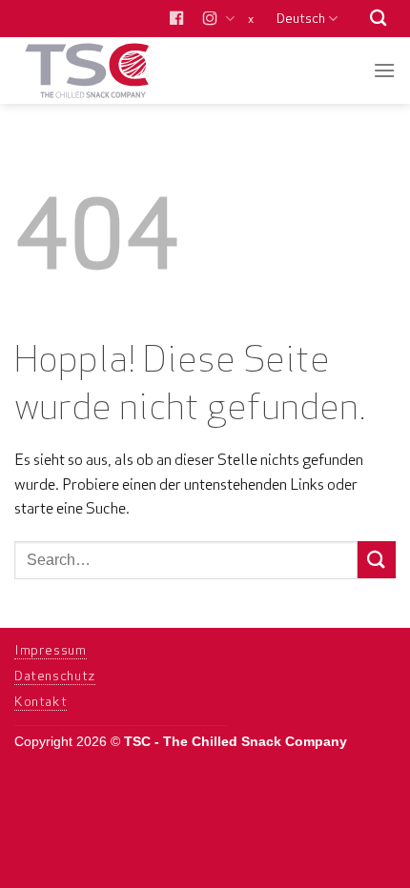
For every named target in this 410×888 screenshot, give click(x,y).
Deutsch (301, 18)
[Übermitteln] (377, 559)
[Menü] (384, 70)
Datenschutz (54, 675)
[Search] (378, 18)
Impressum (50, 649)
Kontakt (40, 701)
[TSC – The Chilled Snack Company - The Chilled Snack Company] (107, 70)
